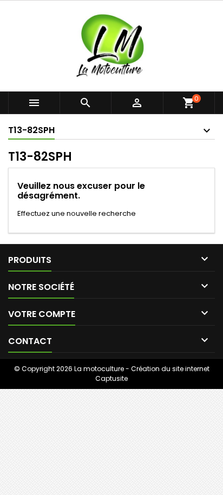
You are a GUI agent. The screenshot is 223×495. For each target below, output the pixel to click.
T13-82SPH (31, 130)
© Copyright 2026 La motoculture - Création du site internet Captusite (111, 373)
